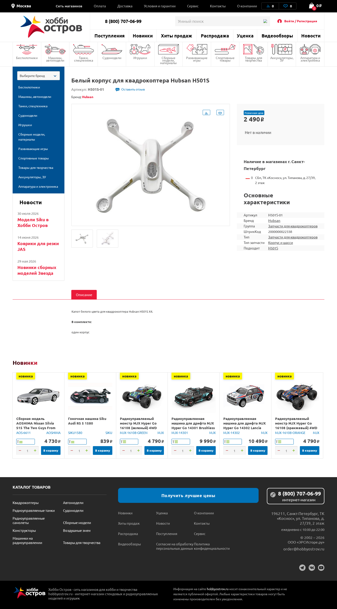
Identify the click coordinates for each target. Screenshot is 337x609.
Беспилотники (27, 58)
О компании (247, 6)
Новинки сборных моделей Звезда (36, 270)
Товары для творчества (253, 59)
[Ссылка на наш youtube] (321, 567)
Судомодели (111, 58)
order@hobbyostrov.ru (303, 548)
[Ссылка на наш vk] (312, 567)
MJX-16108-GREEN (133, 432)
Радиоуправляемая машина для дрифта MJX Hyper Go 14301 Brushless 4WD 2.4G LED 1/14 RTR (193, 425)
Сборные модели (77, 522)
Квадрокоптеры (26, 502)
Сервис (193, 6)
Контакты (218, 6)
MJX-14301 (179, 432)
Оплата (100, 6)
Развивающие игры (196, 59)
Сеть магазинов (69, 6)
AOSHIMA (53, 432)
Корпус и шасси (280, 242)
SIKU (108, 432)
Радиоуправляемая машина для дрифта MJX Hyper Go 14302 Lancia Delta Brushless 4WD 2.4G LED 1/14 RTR (244, 427)
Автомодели (73, 502)
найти (265, 21)
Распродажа (215, 36)
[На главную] (51, 27)
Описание (84, 294)
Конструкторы (24, 530)
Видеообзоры (277, 36)
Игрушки (140, 58)
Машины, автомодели (55, 59)
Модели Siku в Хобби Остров (33, 222)
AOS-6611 (23, 432)
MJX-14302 (231, 432)
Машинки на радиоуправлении (27, 540)
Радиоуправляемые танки (34, 510)
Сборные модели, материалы (168, 60)
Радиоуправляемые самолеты (29, 520)
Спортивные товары (225, 59)
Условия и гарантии (160, 6)
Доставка (125, 6)
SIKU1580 (75, 432)
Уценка (245, 36)
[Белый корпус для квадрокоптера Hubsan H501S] (82, 238)
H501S (273, 248)
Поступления (109, 36)
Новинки (143, 36)
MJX (160, 432)
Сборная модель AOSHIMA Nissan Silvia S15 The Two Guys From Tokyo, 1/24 (35, 425)
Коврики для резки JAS (38, 246)
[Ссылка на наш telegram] (302, 567)
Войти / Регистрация (300, 21)
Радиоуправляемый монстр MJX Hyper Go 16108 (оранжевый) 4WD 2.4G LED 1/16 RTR (296, 425)
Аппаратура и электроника (310, 59)
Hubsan (274, 220)
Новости (310, 36)
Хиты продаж (176, 36)
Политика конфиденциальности (212, 546)
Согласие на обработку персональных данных (174, 546)
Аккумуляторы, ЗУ (281, 59)
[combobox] (38, 75)
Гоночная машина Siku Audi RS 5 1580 (87, 420)
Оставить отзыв (133, 89)
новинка (26, 376)
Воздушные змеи (77, 530)
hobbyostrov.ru (218, 589)
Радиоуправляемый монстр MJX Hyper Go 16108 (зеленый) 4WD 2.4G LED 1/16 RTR (138, 425)
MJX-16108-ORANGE (290, 432)
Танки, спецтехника (83, 59)
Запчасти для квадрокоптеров (293, 226)
